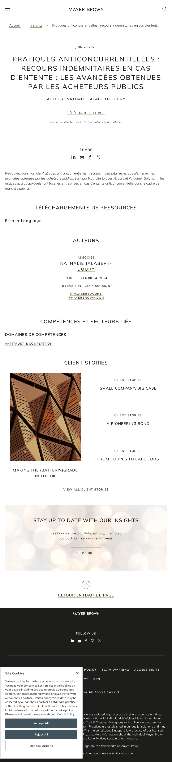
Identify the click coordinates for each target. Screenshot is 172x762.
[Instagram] (92, 641)
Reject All (41, 734)
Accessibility (147, 670)
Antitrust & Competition (28, 343)
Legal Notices (97, 738)
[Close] (77, 673)
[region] (41, 713)
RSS (96, 679)
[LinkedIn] (73, 158)
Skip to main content (20, 3)
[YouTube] (79, 641)
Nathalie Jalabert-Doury (95, 99)
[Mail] (81, 158)
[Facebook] (90, 158)
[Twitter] (98, 158)
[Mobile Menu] (7, 9)
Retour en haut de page (86, 595)
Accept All (41, 723)
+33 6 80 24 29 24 (92, 278)
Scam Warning (115, 670)
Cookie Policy (65, 714)
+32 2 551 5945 (97, 286)
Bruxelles (72, 286)
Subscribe (86, 553)
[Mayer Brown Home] (86, 9)
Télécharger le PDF (86, 113)
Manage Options (41, 745)
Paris (70, 278)
